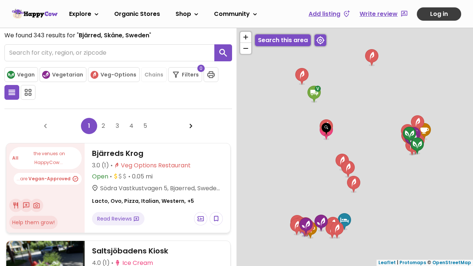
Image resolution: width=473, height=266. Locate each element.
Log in (439, 14)
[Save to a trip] (200, 218)
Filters (192, 72)
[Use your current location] (320, 40)
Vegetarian (67, 74)
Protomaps (412, 262)
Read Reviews (115, 218)
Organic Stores (137, 14)
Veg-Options (118, 74)
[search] (223, 52)
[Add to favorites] (216, 218)
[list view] (11, 92)
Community (232, 14)
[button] (326, 129)
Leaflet (387, 262)
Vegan (26, 74)
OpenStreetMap (451, 262)
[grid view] (28, 92)
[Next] (191, 126)
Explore (80, 14)
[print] (211, 74)
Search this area (283, 40)
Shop (183, 14)
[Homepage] (35, 13)
